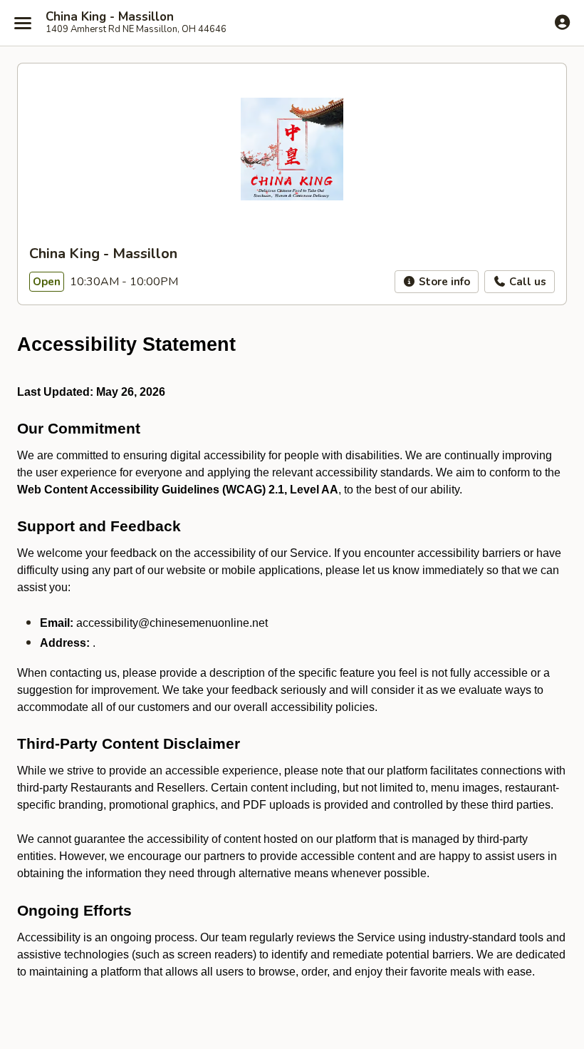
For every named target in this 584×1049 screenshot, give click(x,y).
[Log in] (562, 22)
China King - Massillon (110, 17)
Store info (443, 282)
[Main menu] (23, 23)
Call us (526, 282)
